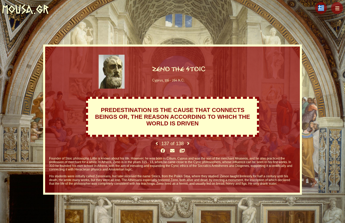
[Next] (188, 143)
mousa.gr (25, 9)
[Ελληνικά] (321, 8)
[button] (337, 8)
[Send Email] (172, 151)
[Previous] (157, 143)
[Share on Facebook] (163, 151)
